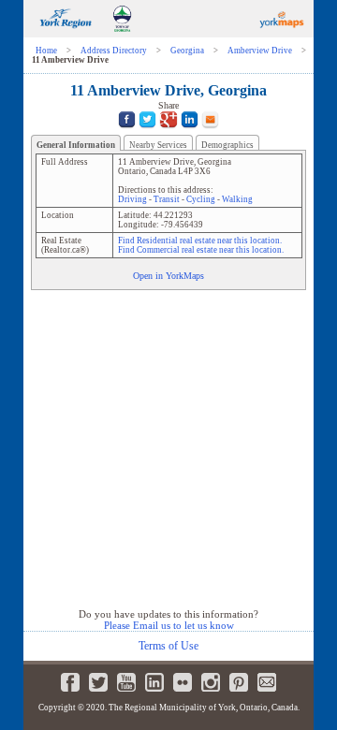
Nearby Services (158, 145)
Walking (237, 199)
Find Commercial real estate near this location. (201, 250)
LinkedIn (154, 682)
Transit (167, 199)
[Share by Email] (210, 130)
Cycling (200, 199)
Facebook (70, 682)
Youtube (126, 682)
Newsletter (266, 682)
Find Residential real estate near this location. (200, 240)
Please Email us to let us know (169, 625)
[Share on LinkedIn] (189, 130)
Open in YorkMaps (168, 275)
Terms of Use (168, 645)
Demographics (227, 145)
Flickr (182, 682)
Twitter (98, 682)
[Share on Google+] (168, 130)
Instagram (210, 682)
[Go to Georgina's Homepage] (122, 34)
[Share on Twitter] (147, 130)
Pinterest (238, 682)
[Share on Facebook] (127, 130)
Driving (132, 199)
